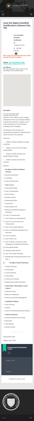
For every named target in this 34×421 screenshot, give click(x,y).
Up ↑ (31, 417)
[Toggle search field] (31, 14)
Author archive (9, 352)
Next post (8, 371)
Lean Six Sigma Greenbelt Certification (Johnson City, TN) (17, 25)
